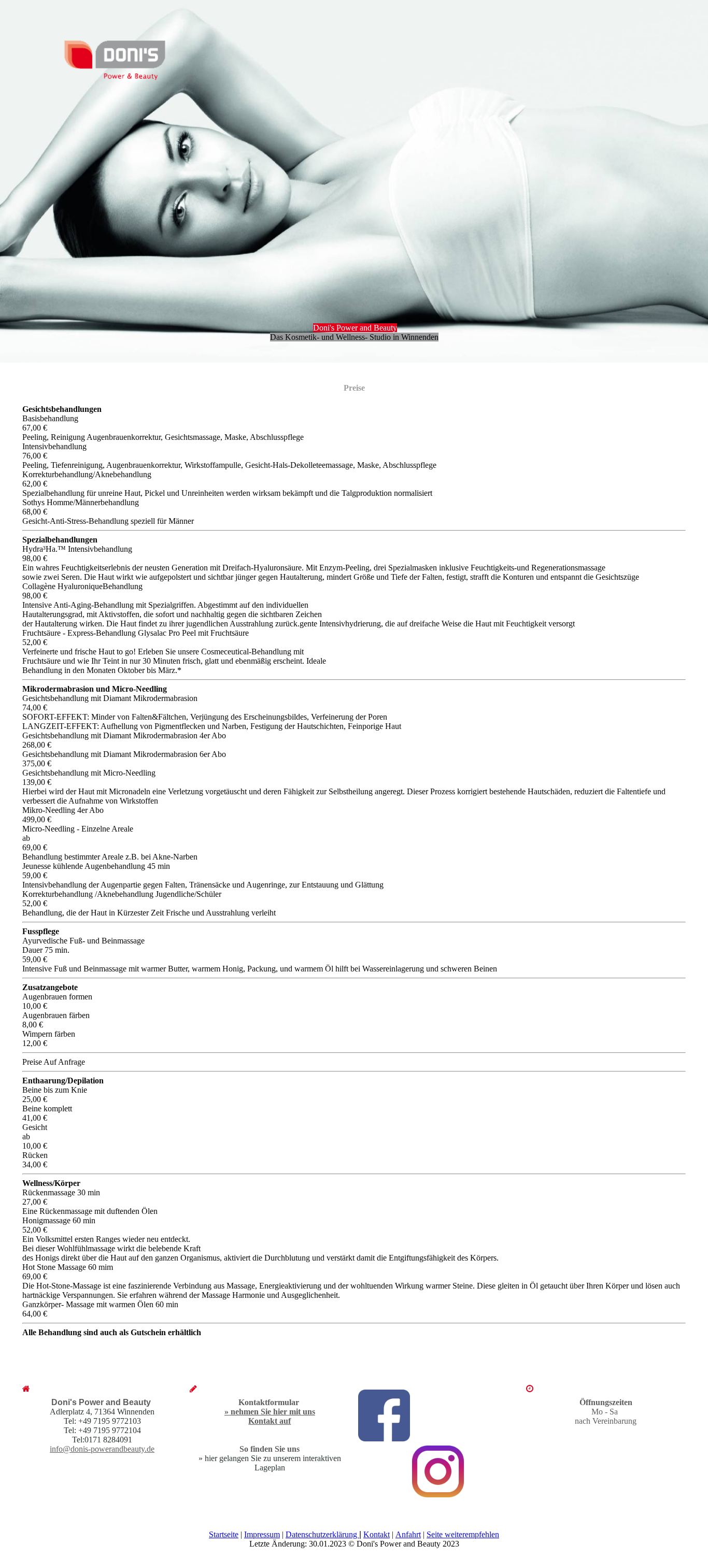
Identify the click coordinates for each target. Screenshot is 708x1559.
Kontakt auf (269, 1421)
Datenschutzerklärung (322, 1534)
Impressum (262, 1534)
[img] (107, 56)
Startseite (223, 1534)
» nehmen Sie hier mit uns (269, 1411)
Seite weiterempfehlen (463, 1534)
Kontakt (376, 1534)
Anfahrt (408, 1534)
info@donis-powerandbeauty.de (102, 1448)
